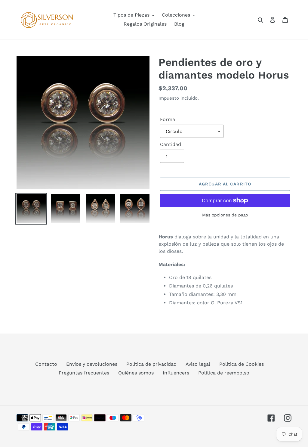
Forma (167, 119)
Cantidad (170, 144)
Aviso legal (198, 364)
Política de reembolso (223, 373)
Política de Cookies (241, 364)
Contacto (46, 364)
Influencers (176, 373)
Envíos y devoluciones (91, 364)
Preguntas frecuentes (84, 373)
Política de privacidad (151, 364)
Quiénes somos (136, 373)
